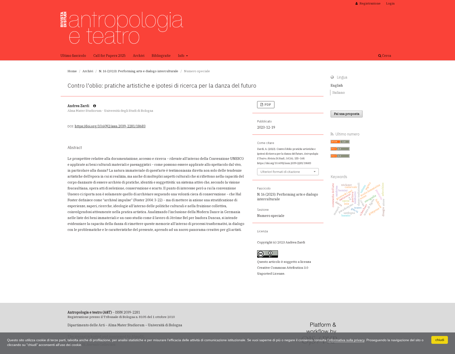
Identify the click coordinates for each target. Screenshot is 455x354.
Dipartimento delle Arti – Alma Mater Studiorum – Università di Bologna (125, 325)
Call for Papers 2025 (109, 56)
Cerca (386, 56)
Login (390, 3)
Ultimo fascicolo (73, 56)
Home (72, 71)
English (337, 85)
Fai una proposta (346, 114)
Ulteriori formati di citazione (280, 172)
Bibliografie (161, 56)
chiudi (439, 340)
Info (181, 56)
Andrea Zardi (79, 106)
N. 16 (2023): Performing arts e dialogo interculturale (138, 71)
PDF (267, 105)
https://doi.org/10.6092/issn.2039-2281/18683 (110, 126)
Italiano (338, 92)
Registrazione (370, 3)
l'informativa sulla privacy (345, 340)
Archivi (138, 56)
